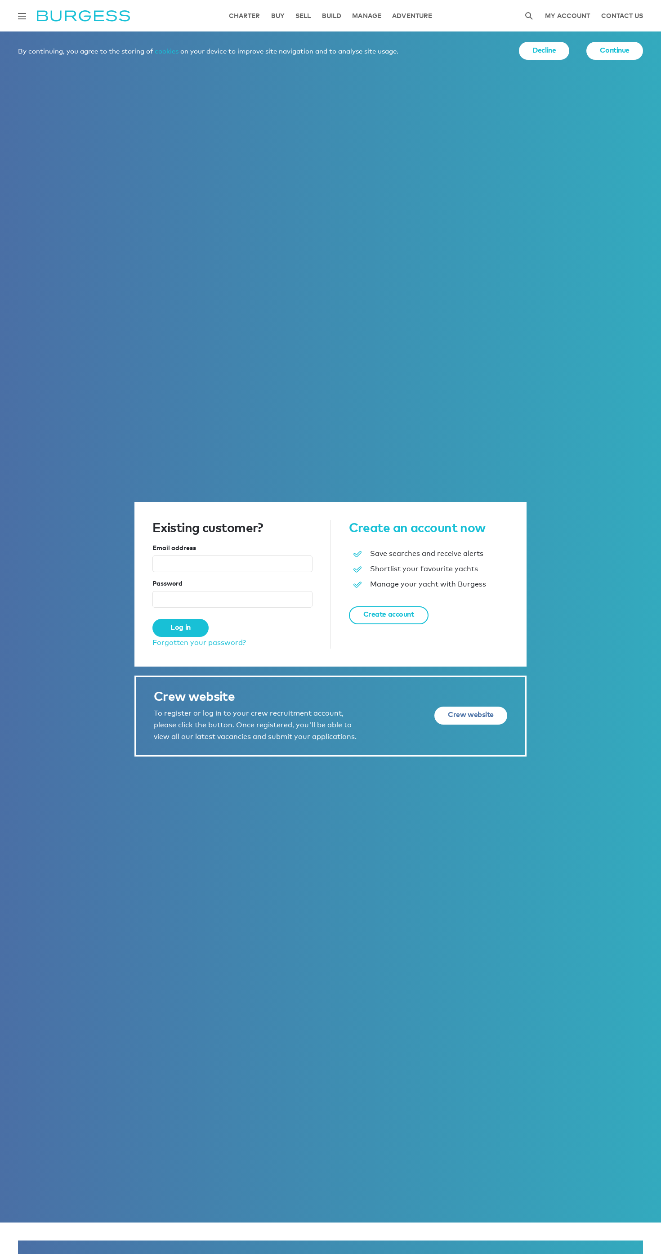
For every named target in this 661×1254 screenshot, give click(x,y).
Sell (303, 16)
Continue (615, 49)
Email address (174, 547)
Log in (180, 627)
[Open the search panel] (529, 16)
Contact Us (622, 16)
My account (567, 16)
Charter (244, 16)
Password (167, 583)
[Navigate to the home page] (83, 16)
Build (332, 16)
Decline (544, 49)
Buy (278, 16)
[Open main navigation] (22, 16)
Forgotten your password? (199, 642)
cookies (167, 51)
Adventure (412, 16)
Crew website (471, 714)
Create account (388, 613)
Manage (366, 16)
